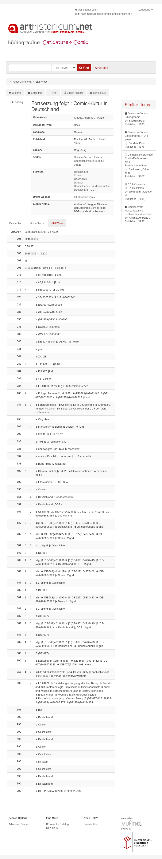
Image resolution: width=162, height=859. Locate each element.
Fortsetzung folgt (21, 81)
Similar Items (37, 223)
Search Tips (90, 824)
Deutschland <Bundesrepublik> (92, 186)
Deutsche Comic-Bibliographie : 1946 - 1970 (137, 135)
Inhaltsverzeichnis (84, 197)
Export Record (75, 92)
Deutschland (81, 171)
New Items (52, 827)
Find (85, 68)
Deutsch (79, 182)
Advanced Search (19, 824)
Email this (36, 92)
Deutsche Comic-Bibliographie (136, 115)
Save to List (99, 92)
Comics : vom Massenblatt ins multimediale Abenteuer (138, 210)
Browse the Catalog (57, 824)
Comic (77, 175)
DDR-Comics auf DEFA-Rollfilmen (136, 186)
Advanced (101, 68)
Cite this (16, 92)
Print (54, 92)
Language (144, 9)
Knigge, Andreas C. (85, 117)
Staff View (57, 223)
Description (15, 223)
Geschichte (80, 179)
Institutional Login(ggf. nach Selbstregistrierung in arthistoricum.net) (103, 11)
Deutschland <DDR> (86, 189)
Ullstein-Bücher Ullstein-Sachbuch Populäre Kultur (89, 158)
